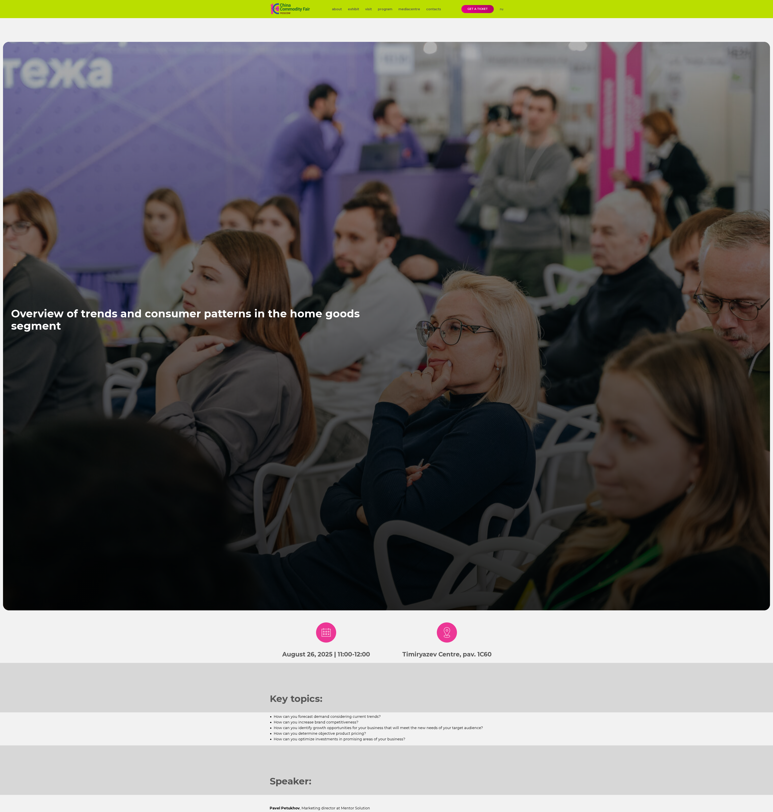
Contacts (433, 9)
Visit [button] (368, 9)
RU (501, 9)
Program (385, 9)
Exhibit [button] (353, 9)
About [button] (337, 9)
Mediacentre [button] (409, 9)
